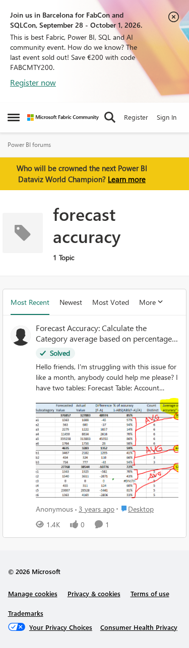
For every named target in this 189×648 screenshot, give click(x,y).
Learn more (127, 179)
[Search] (110, 117)
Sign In (166, 117)
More (147, 302)
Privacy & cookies (94, 593)
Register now (33, 82)
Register (136, 117)
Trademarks (25, 613)
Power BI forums (29, 144)
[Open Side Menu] (14, 117)
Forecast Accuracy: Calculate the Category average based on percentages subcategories (105, 333)
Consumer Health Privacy (138, 627)
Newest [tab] (70, 302)
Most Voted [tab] (110, 302)
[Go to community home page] (63, 117)
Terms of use (150, 593)
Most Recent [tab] (30, 302)
